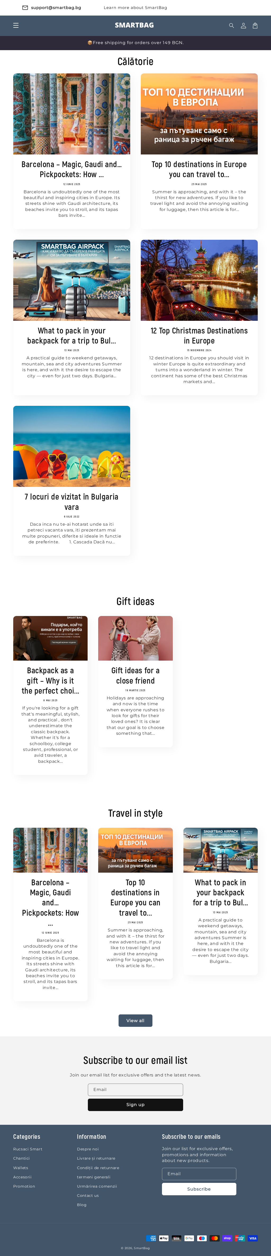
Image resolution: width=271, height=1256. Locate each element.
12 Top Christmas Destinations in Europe (199, 336)
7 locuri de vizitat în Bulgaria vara (71, 502)
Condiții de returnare (98, 1167)
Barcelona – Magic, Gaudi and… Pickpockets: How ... (71, 170)
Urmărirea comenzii (97, 1186)
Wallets (20, 1167)
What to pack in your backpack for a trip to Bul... (71, 336)
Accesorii (22, 1177)
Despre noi (88, 1149)
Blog (82, 1204)
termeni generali (93, 1177)
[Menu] (16, 25)
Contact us (88, 1195)
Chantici (21, 1158)
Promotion (24, 1186)
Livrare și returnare (96, 1158)
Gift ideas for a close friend (135, 676)
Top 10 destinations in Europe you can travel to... (199, 170)
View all (135, 1020)
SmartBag (142, 1248)
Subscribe (199, 1189)
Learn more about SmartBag (135, 7)
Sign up (136, 1104)
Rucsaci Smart (27, 1149)
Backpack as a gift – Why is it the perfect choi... (50, 681)
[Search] (232, 25)
